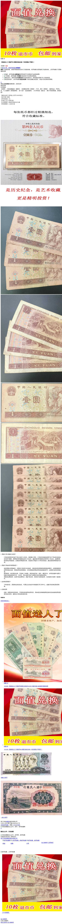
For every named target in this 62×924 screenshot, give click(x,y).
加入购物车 (44, 842)
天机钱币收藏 (4, 825)
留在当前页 (4, 922)
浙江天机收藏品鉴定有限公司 (9, 838)
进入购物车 (10, 922)
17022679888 (16, 825)
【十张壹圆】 (6, 912)
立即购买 (50, 842)
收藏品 (8, 821)
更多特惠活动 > (5, 601)
